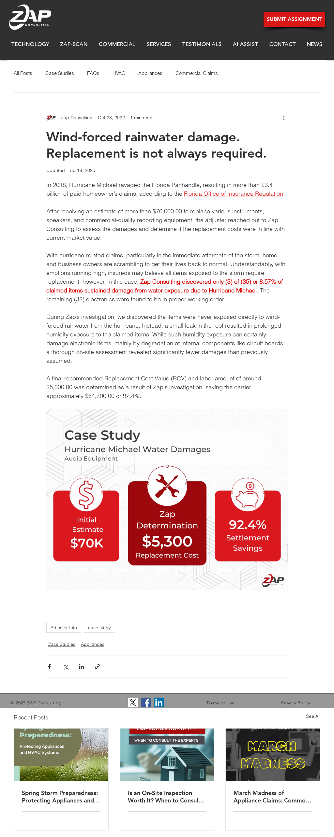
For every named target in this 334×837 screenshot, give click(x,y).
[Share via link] (97, 666)
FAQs (93, 73)
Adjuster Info (64, 628)
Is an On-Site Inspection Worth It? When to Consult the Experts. (164, 796)
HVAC (119, 73)
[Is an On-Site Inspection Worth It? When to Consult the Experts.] (167, 755)
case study (99, 628)
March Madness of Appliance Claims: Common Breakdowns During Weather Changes (271, 796)
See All (313, 716)
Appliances (150, 73)
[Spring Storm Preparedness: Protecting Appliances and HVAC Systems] (61, 755)
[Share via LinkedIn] (81, 666)
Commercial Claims (196, 73)
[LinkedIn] (159, 702)
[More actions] (284, 117)
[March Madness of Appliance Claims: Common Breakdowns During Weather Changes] (273, 755)
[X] (133, 702)
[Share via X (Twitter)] (65, 666)
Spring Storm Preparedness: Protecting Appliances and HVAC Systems (60, 796)
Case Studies (59, 73)
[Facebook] (146, 702)
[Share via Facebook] (49, 666)
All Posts (23, 73)
